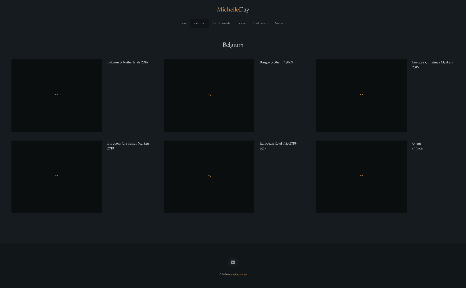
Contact (280, 23)
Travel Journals (221, 23)
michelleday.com (237, 274)
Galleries (198, 23)
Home (183, 23)
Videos (242, 23)
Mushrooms (259, 23)
